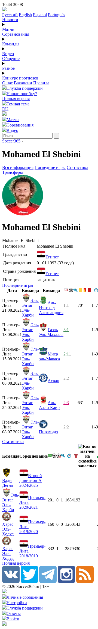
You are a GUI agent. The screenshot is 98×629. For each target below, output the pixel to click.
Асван (53, 380)
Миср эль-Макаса (49, 356)
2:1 (66, 354)
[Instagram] (66, 581)
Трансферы (12, 172)
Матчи (8, 29)
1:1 (66, 305)
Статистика (77, 167)
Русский (10, 14)
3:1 (66, 329)
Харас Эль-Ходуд (8, 529)
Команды (10, 44)
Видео (8, 53)
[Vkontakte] (11, 581)
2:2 (66, 378)
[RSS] (85, 581)
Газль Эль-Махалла (51, 332)
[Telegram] (48, 581)
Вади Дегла (7, 483)
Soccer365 (11, 141)
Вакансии (23, 83)
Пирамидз (48, 432)
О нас (7, 83)
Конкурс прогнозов (20, 78)
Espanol (40, 14)
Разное (8, 68)
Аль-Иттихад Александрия (51, 308)
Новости (10, 19)
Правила (41, 83)
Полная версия (16, 98)
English (25, 14)
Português (56, 14)
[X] (29, 581)
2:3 (66, 402)
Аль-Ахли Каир (49, 405)
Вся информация (17, 167)
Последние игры (50, 167)
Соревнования (15, 34)
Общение (11, 58)
